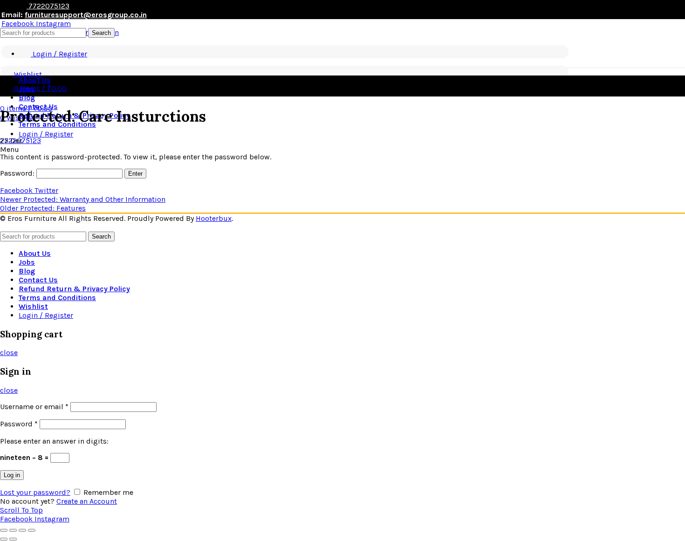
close (9, 352)
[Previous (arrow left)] (3, 539)
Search (101, 32)
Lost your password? (35, 492)
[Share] (13, 530)
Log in (12, 475)
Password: (18, 173)
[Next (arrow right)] (13, 539)
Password (19, 423)
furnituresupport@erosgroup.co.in (86, 14)
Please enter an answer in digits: (54, 441)
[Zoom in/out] (31, 530)
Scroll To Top (21, 510)
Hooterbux (214, 218)
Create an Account (86, 501)
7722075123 (48, 5)
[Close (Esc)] (3, 530)
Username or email (34, 406)
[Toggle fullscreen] (22, 530)
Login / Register (46, 315)
